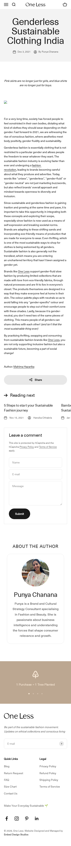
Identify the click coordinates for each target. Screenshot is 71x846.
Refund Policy (47, 773)
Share (38, 380)
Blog (6, 766)
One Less (24, 271)
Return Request (13, 773)
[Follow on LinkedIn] (36, 818)
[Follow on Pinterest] (26, 818)
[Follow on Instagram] (16, 818)
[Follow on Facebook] (6, 818)
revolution (10, 169)
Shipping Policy (48, 780)
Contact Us (10, 793)
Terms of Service (48, 446)
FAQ (6, 780)
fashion (36, 165)
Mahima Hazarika (23, 366)
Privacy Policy (27, 446)
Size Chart (10, 786)
